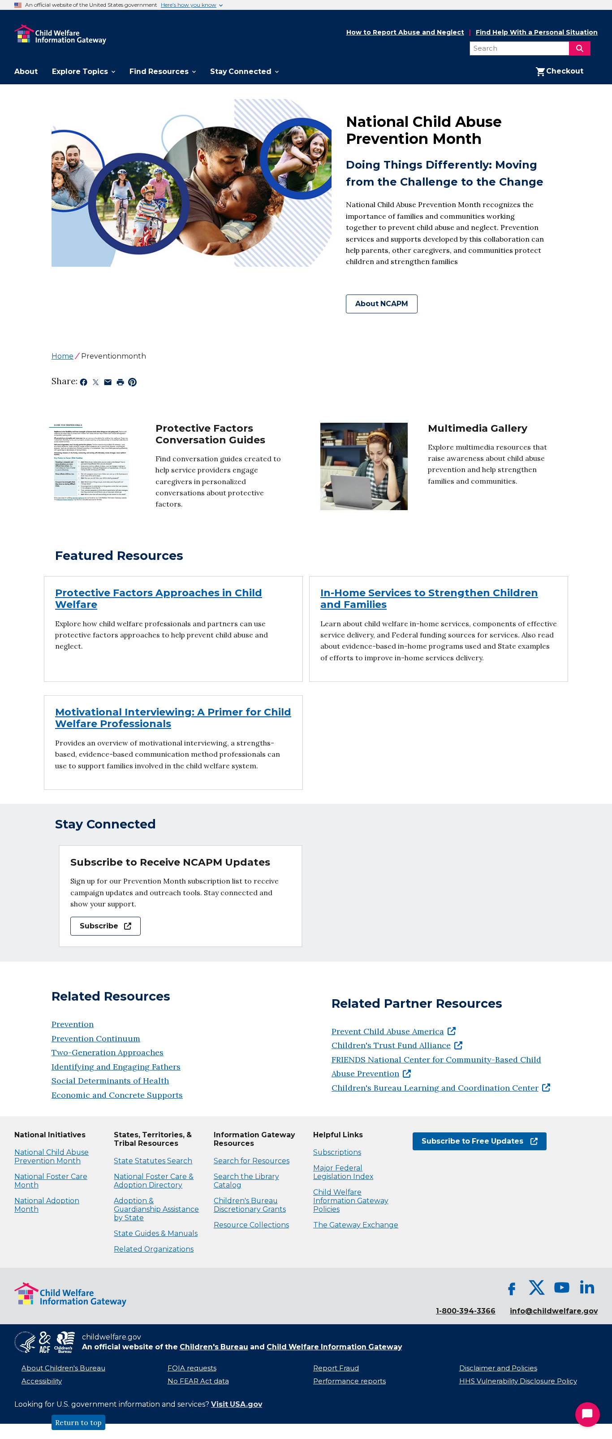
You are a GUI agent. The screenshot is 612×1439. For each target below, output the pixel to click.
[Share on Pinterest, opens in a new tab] (132, 383)
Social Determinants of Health (110, 1080)
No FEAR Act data (198, 1381)
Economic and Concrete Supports (117, 1095)
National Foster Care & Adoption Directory (154, 1180)
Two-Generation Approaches (108, 1052)
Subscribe (94, 926)
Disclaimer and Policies (498, 1368)
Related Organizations (154, 1249)
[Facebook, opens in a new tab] (511, 1287)
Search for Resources (251, 1161)
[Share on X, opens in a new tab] (95, 383)
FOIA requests (192, 1368)
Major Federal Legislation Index (343, 1172)
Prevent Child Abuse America (388, 1031)
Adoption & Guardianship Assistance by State (156, 1209)
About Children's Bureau (63, 1368)
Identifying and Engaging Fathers (116, 1067)
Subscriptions (337, 1152)
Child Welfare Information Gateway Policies (350, 1201)
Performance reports (349, 1381)
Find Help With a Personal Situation (537, 32)
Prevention (73, 1024)
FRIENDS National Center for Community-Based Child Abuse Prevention (436, 1066)
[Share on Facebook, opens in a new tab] (83, 383)
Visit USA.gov (236, 1404)
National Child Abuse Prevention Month (51, 1156)
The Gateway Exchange (355, 1225)
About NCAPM (381, 303)
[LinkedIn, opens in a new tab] (587, 1287)
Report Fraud (336, 1368)
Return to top (78, 1422)
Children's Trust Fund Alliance (391, 1045)
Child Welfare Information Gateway (334, 1347)
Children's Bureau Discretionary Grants (250, 1205)
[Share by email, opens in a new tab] (107, 383)
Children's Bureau (214, 1347)
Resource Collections (251, 1225)
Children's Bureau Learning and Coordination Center (435, 1088)
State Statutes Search (153, 1161)
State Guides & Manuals (156, 1233)
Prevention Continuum (96, 1038)
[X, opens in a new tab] (536, 1287)
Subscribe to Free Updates (468, 1141)
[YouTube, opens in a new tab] (562, 1287)
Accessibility (42, 1381)
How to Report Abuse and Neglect (405, 33)
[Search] (579, 48)
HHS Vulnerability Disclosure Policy (518, 1381)
